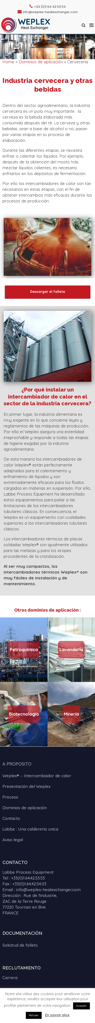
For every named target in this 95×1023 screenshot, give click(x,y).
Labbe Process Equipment (28, 872)
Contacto (11, 818)
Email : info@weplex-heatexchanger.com (41, 889)
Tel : (23, 877)
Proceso (10, 796)
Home (8, 61)
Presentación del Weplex (26, 786)
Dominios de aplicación (41, 61)
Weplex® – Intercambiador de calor (36, 775)
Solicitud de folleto (20, 945)
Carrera (10, 977)
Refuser (34, 1015)
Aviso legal (12, 839)
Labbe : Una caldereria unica (30, 828)
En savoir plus (57, 1015)
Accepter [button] (81, 1005)
